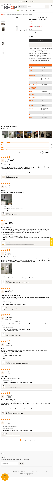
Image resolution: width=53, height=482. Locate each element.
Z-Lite (31, 21)
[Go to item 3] (19, 134)
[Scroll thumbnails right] (50, 134)
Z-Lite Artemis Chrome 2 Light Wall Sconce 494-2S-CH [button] (17, 282)
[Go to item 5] (34, 134)
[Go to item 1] (5, 134)
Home (2, 14)
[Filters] (40, 152)
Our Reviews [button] (51, 242)
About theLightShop (8, 471)
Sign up (21, 463)
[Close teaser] (9, 473)
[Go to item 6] (42, 134)
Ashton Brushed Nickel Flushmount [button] (13, 214)
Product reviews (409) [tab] (6, 152)
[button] (26, 140)
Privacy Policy (38, 471)
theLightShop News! (17, 471)
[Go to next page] (35, 440)
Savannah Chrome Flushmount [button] (12, 177)
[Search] (47, 6)
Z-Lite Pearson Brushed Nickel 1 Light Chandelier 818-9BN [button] (17, 363)
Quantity (30, 29)
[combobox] (36, 6)
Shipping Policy (25, 471)
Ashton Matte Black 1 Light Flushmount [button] (14, 387)
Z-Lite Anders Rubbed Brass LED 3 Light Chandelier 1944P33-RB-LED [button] (20, 244)
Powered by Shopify (26, 474)
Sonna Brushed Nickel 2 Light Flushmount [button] (14, 413)
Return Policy (32, 471)
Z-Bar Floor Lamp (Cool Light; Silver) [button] (13, 335)
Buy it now (40, 45)
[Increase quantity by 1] (40, 32)
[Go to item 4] (27, 134)
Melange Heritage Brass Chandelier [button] (13, 309)
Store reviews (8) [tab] (16, 152)
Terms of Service (46, 471)
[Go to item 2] (12, 134)
